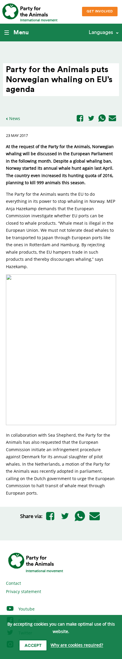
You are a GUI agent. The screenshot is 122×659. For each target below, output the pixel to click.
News (14, 118)
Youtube (26, 609)
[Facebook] (80, 119)
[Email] (112, 118)
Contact (13, 583)
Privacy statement (23, 591)
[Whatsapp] (102, 118)
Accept (33, 646)
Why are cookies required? (77, 645)
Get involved (99, 11)
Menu (21, 32)
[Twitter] (91, 119)
